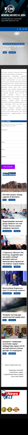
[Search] (20, 29)
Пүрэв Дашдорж (7, 231)
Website (3, 156)
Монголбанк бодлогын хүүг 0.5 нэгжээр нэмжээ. (13, 289)
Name (3, 142)
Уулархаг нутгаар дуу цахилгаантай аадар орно (13, 316)
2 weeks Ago (12, 320)
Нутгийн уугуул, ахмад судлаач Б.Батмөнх (12, 196)
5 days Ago (17, 231)
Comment (4, 130)
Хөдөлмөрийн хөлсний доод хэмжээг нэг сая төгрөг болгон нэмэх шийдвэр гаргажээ (12, 224)
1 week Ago (17, 266)
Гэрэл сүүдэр (15, 43)
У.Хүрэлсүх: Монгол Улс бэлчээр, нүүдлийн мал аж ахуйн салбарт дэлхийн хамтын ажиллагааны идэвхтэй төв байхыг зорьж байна (13, 258)
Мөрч (5, 52)
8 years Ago (12, 52)
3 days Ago (12, 199)
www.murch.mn (13, 15)
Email (2, 149)
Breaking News (7, 43)
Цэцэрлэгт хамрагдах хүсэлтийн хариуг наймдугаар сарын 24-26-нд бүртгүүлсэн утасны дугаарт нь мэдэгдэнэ (13, 346)
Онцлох (22, 43)
